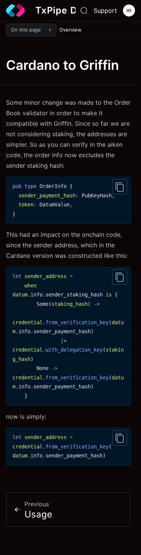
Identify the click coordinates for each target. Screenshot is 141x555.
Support (105, 10)
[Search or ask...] (84, 10)
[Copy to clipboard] (119, 186)
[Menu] (129, 11)
